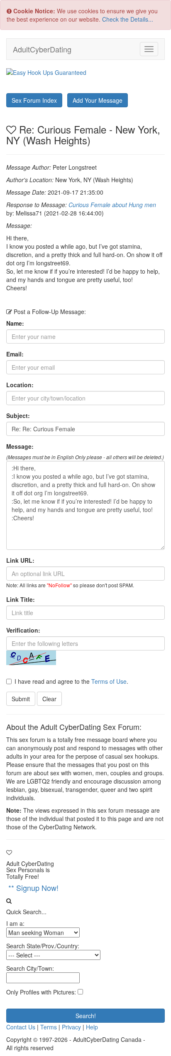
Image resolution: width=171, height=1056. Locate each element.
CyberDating (42, 49)
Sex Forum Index (34, 100)
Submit (21, 699)
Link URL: (20, 560)
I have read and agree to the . (71, 681)
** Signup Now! (33, 887)
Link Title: (20, 599)
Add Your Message (97, 100)
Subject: (18, 415)
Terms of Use (109, 681)
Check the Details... (127, 19)
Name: (15, 323)
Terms (48, 1027)
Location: (20, 385)
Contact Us (20, 1027)
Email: (15, 354)
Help (92, 1027)
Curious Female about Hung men (112, 204)
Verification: (23, 630)
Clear (49, 699)
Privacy (71, 1027)
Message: (20, 446)
